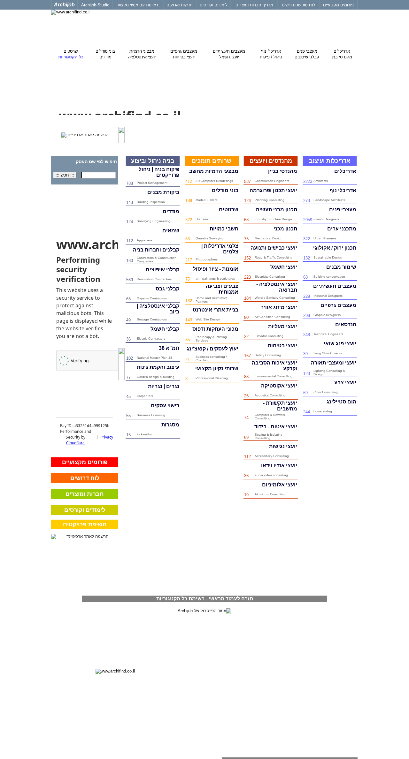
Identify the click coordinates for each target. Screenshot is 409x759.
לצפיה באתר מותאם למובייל (332, 648)
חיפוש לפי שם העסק (96, 161)
